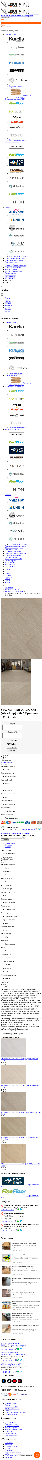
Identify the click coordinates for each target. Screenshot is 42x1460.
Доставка (8, 309)
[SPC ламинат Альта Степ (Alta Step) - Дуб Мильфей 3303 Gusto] (13, 1110)
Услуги (7, 311)
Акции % (8, 303)
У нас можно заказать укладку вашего (15, 833)
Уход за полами (10, 277)
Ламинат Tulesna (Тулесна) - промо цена (24, 1243)
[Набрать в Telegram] (40, 830)
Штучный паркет (11, 88)
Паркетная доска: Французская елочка (23, 1290)
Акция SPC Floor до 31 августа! (21, 1255)
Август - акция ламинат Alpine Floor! (23, 1266)
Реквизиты (8, 1450)
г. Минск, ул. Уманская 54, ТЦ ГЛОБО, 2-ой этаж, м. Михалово (13, 1344)
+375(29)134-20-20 (28, 830)
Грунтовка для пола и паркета (15, 266)
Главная (7, 298)
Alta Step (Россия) (7, 762)
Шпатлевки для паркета (13, 264)
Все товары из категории (17, 140)
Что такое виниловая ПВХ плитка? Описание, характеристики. (25, 1326)
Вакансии (8, 1457)
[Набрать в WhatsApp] (38, 830)
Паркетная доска (11, 34)
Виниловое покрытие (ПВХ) (15, 99)
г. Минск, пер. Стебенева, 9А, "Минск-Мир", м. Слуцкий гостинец (14, 1365)
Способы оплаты (11, 1446)
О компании (9, 1443)
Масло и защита (10, 275)
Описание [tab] (8, 845)
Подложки (8, 1431)
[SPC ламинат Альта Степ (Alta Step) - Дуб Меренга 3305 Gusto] (13, 1162)
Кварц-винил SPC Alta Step (14, 591)
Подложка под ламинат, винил (15, 258)
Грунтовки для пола (12, 1426)
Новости (8, 302)
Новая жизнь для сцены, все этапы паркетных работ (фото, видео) (22, 1314)
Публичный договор (12, 1455)
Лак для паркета (10, 273)
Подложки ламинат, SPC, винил (16, 1412)
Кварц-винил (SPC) (12, 142)
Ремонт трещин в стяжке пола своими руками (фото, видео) (26, 1279)
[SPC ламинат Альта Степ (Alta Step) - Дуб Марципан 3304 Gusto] (13, 1135)
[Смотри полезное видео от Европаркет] (14, 1383)
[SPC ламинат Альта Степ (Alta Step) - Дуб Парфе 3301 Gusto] (13, 1057)
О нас (7, 300)
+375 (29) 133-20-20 (7, 1231)
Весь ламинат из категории (18, 256)
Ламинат (8, 207)
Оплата (7, 307)
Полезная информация (13, 1452)
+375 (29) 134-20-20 (7, 1210)
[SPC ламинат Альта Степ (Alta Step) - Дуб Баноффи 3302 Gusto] (13, 1084)
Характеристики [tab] (10, 843)
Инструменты (10, 278)
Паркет (7, 1405)
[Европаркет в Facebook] (3, 1383)
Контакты (8, 305)
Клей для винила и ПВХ (13, 271)
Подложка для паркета (13, 267)
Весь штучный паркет (16, 97)
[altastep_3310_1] (16, 681)
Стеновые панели (11, 1414)
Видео (7, 1454)
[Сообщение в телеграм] (21, 1349)
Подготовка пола (11, 262)
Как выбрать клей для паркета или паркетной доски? (26, 1302)
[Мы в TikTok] (9, 1383)
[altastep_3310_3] (16, 704)
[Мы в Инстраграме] (19, 1383)
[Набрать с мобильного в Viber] (36, 830)
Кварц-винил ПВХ (11, 1407)
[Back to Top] (1, 1336)
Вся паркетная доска (16, 86)
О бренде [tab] (8, 847)
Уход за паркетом (11, 1435)
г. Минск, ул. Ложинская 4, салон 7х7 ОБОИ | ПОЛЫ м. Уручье (13, 1353)
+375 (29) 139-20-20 (7, 1221)
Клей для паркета (11, 269)
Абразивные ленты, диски (14, 260)
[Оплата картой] (8, 1395)
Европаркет (9, 588)
